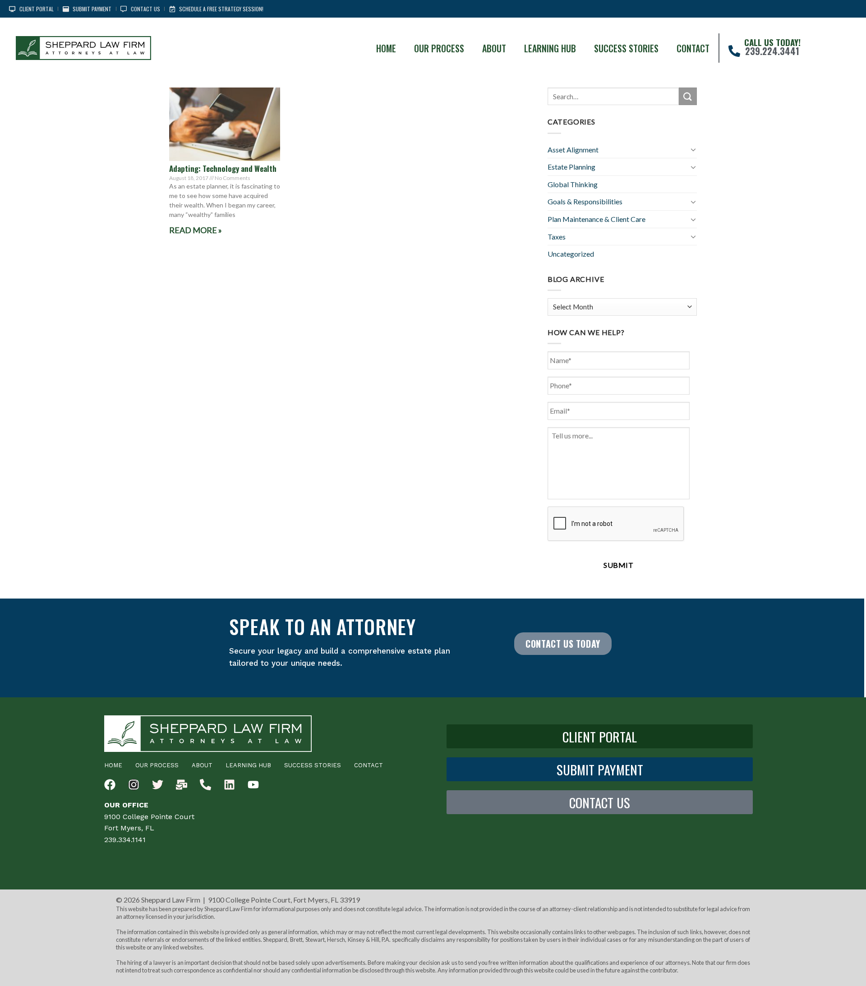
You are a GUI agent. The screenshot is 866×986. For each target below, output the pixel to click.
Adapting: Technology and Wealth (222, 168)
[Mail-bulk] (181, 784)
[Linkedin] (229, 784)
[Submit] (688, 96)
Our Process (439, 48)
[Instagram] (133, 784)
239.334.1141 (125, 839)
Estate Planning (571, 166)
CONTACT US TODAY (562, 643)
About (494, 48)
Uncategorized (571, 253)
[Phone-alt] (205, 784)
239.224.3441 (772, 51)
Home (386, 48)
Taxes (557, 236)
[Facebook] (109, 784)
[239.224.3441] (734, 51)
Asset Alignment (573, 149)
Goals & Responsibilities (585, 201)
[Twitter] (157, 784)
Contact (693, 48)
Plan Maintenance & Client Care (596, 219)
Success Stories (626, 48)
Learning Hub (550, 48)
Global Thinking (573, 184)
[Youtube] (253, 784)
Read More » (195, 230)
